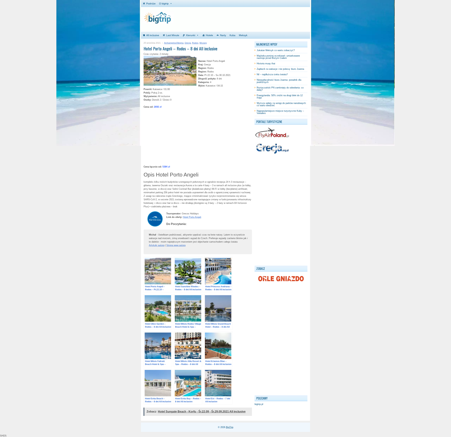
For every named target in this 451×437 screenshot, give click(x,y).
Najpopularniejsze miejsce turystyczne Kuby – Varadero (280, 112)
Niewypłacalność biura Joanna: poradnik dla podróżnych (279, 81)
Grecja (188, 43)
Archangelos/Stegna (174, 43)
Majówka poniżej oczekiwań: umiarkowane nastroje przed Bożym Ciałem (278, 56)
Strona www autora (176, 245)
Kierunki (190, 35)
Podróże (151, 3)
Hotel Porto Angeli (192, 217)
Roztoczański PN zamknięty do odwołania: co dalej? (280, 88)
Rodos (195, 43)
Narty (223, 35)
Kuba (232, 35)
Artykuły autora (156, 245)
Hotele (209, 35)
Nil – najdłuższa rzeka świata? (272, 74)
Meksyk (243, 35)
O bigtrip (164, 3)
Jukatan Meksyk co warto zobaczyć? (276, 50)
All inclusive (152, 35)
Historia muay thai (266, 63)
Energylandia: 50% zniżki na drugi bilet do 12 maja (280, 96)
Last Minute (172, 35)
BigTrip (229, 427)
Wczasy (203, 43)
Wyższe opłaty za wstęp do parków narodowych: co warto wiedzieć (281, 104)
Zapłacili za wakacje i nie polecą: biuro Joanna (280, 69)
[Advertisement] (266, 16)
